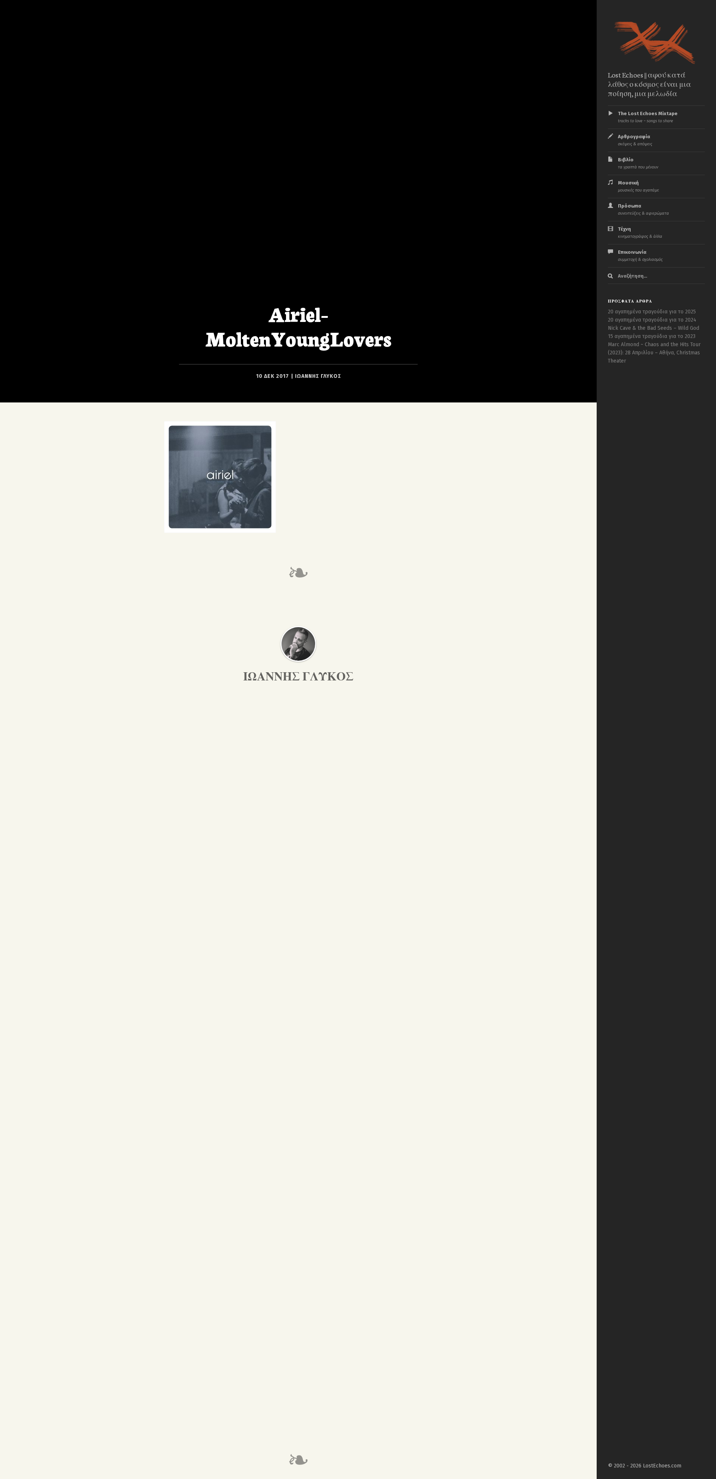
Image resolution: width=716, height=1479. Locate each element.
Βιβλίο (638, 163)
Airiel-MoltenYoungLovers (298, 325)
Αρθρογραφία (635, 140)
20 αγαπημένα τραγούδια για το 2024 (652, 320)
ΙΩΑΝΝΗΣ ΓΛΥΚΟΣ (318, 376)
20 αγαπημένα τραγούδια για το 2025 (652, 312)
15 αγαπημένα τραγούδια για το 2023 (651, 336)
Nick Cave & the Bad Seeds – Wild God (653, 328)
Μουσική (638, 186)
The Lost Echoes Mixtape (648, 117)
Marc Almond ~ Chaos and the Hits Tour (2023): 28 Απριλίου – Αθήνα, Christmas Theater (654, 352)
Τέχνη (640, 232)
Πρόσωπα (643, 209)
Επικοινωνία (640, 255)
